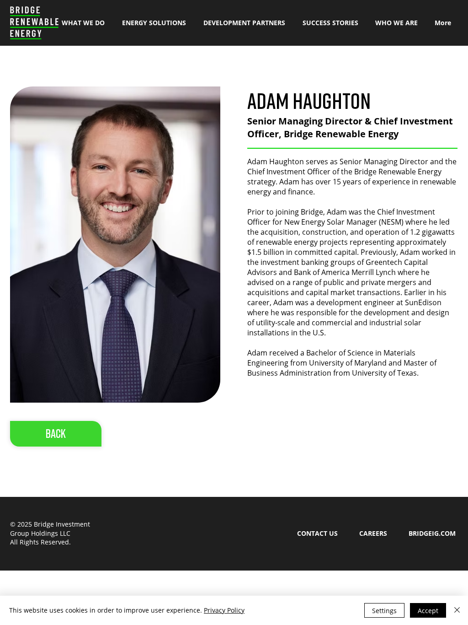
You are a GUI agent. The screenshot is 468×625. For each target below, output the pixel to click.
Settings (384, 610)
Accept (428, 610)
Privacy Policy (224, 610)
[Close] (457, 610)
